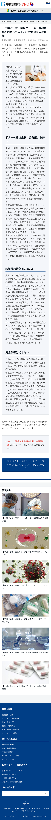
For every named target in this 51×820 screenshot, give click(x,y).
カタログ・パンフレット (10, 756)
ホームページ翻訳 (8, 759)
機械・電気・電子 (8, 722)
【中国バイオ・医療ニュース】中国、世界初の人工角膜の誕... (25, 519)
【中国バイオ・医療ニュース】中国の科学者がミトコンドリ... (25, 553)
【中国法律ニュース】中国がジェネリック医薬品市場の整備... (25, 687)
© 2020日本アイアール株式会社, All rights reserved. (25, 816)
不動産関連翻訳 (7, 752)
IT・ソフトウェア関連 (10, 733)
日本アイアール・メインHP (12, 771)
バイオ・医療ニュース (40, 40)
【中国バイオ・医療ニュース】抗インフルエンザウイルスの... (25, 586)
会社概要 (7, 808)
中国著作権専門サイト (10, 778)
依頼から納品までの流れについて (27, 10)
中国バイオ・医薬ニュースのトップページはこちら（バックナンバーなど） (25, 465)
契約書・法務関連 (8, 745)
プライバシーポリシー (29, 811)
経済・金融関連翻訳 (9, 748)
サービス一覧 (19, 808)
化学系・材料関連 (8, 726)
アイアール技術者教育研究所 (12, 782)
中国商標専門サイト (9, 774)
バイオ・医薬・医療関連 (10, 729)
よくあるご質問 (34, 808)
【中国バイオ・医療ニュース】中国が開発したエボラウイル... (25, 653)
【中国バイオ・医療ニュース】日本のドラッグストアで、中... (24, 620)
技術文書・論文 (7, 715)
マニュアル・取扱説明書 (10, 718)
